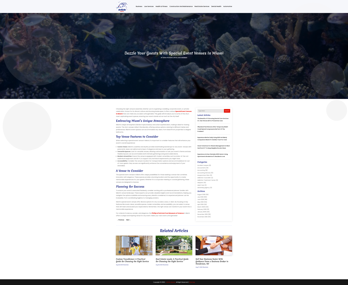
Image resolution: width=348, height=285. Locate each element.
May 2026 (200, 202)
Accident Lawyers (203, 165)
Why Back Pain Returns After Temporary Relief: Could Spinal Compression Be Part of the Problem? (212, 129)
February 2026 (201, 209)
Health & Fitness (161, 6)
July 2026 (200, 197)
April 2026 (200, 204)
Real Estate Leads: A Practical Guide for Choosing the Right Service (172, 260)
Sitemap (192, 282)
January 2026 (201, 212)
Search (227, 111)
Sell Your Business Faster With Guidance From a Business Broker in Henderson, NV (212, 261)
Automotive (227, 6)
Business (139, 6)
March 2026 (201, 207)
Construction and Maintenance (181, 6)
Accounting (201, 170)
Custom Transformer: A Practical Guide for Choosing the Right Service (132, 260)
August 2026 (201, 194)
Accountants (201, 168)
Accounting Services (203, 173)
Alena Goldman (168, 58)
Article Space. (171, 282)
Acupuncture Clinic (203, 175)
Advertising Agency (203, 188)
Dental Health (216, 6)
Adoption (200, 183)
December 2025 (202, 214)
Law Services (149, 6)
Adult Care (200, 185)
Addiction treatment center (206, 180)
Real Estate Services (202, 6)
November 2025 (202, 217)
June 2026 (200, 199)
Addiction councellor (204, 178)
